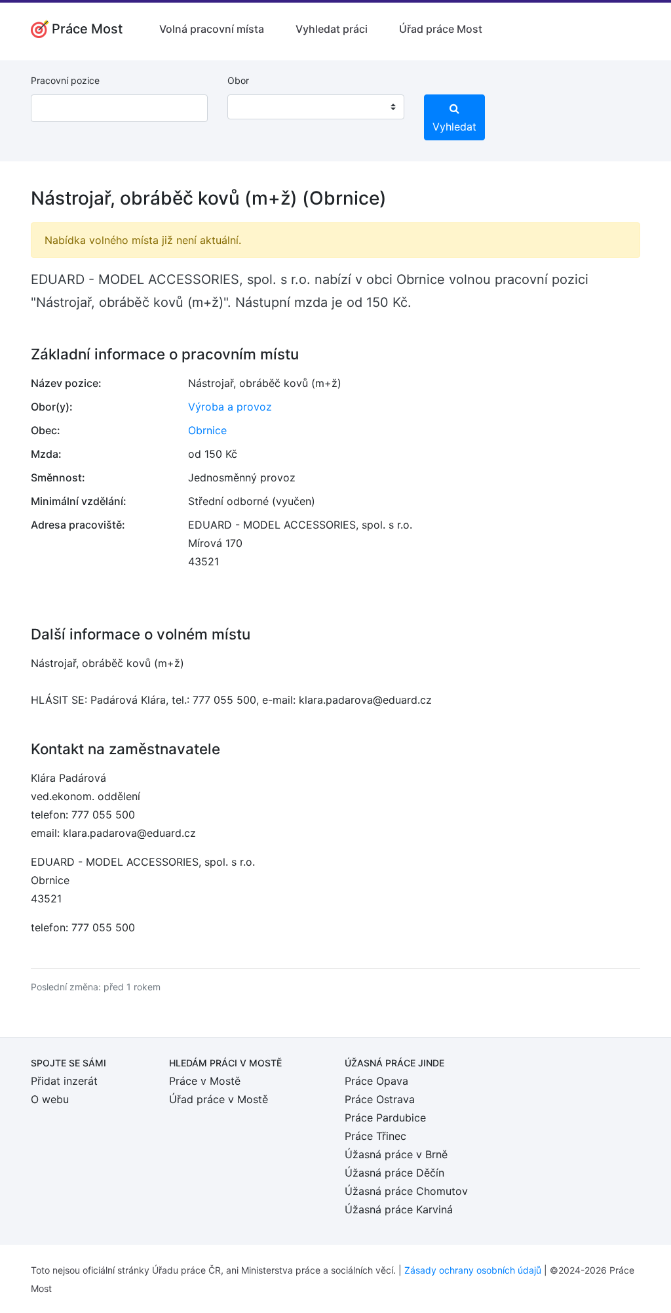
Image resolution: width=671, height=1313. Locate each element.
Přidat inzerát (64, 1080)
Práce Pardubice (385, 1117)
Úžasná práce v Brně (396, 1154)
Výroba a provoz (230, 406)
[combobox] (315, 106)
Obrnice (207, 430)
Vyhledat (454, 126)
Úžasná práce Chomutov (406, 1191)
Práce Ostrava (380, 1099)
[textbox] (254, 106)
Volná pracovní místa (211, 28)
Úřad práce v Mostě (218, 1099)
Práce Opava (376, 1080)
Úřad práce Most (440, 28)
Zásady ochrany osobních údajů (472, 1270)
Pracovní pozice (65, 80)
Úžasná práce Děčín (394, 1172)
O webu (50, 1099)
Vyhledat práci (332, 28)
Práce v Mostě (204, 1080)
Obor (238, 80)
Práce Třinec (375, 1135)
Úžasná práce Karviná (399, 1209)
